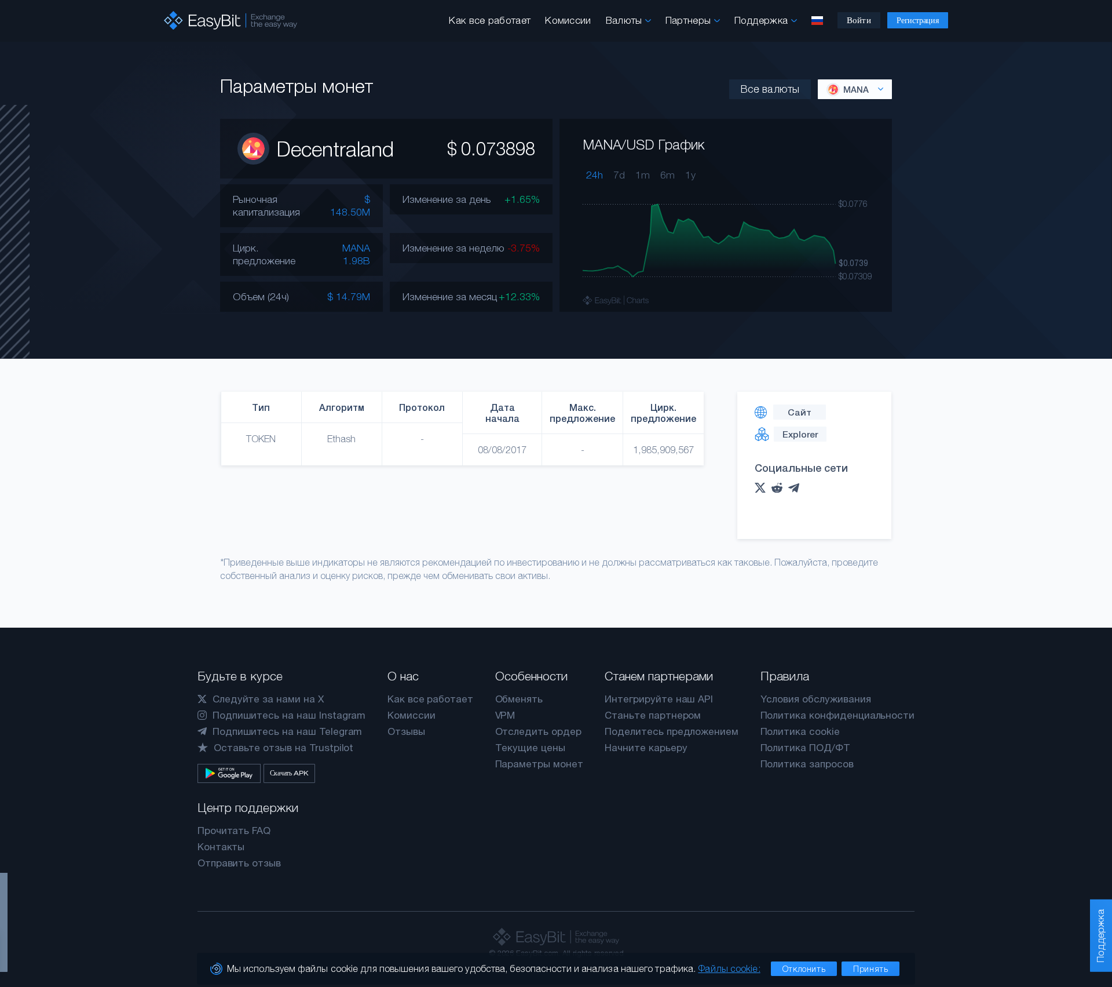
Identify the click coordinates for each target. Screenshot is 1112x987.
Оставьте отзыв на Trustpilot (284, 747)
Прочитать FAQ (233, 830)
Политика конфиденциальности (837, 715)
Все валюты (770, 89)
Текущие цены (530, 747)
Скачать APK (289, 773)
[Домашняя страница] (230, 20)
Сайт (799, 412)
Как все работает (490, 20)
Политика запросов (807, 764)
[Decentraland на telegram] (796, 488)
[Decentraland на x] (763, 488)
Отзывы (406, 731)
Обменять (519, 699)
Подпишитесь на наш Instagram (289, 715)
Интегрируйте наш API (659, 699)
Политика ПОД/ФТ (805, 747)
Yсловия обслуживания (815, 699)
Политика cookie (800, 731)
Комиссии (568, 20)
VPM (505, 715)
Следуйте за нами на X (268, 699)
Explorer (800, 434)
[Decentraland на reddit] (779, 488)
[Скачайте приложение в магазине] (229, 773)
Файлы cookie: (729, 968)
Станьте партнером (653, 715)
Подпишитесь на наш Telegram (288, 731)
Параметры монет (539, 764)
